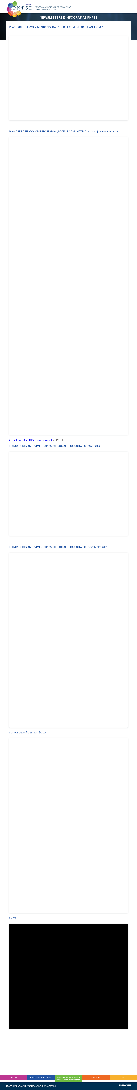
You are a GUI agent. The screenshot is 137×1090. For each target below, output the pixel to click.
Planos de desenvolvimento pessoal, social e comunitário (68, 1078)
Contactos (96, 1077)
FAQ (123, 1077)
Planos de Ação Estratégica (41, 1077)
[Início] (39, 8)
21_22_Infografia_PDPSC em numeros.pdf (31, 439)
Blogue (14, 1077)
